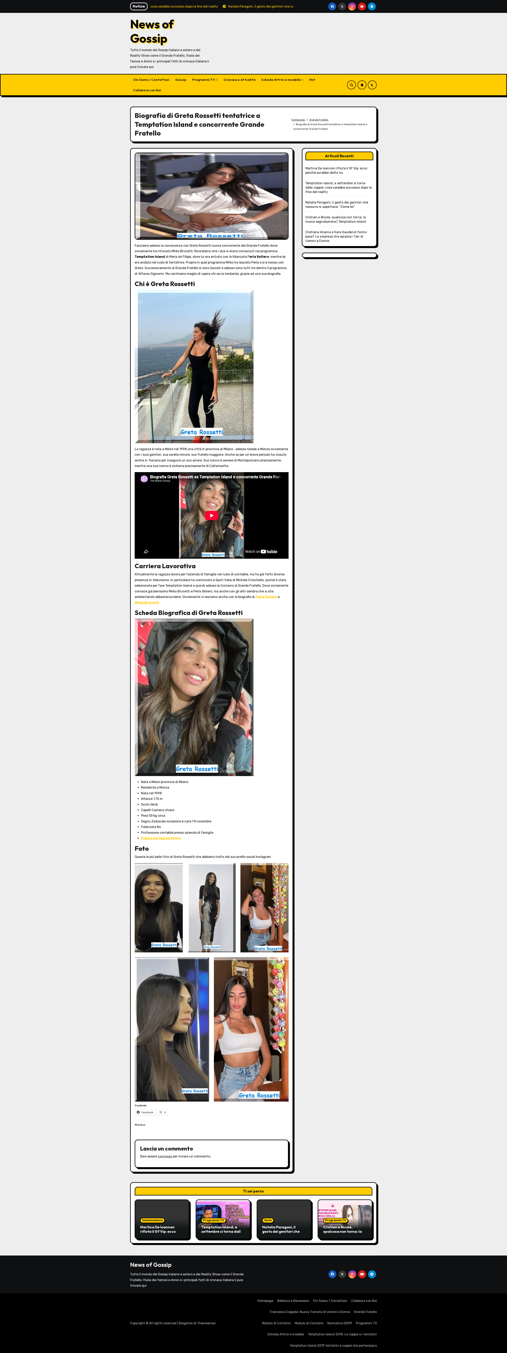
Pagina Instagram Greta (161, 838)
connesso (165, 1156)
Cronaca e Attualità (240, 80)
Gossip (180, 80)
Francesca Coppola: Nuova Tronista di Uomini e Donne (310, 1312)
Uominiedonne (152, 1220)
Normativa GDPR (339, 1323)
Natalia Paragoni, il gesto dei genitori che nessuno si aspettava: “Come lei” (281, 1233)
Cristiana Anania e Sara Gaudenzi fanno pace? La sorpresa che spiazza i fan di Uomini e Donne (336, 236)
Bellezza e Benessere (293, 1301)
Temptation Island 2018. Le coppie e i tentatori (342, 1334)
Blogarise (186, 1323)
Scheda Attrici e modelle (281, 80)
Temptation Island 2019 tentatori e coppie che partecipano (333, 1345)
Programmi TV (204, 80)
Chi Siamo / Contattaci (151, 80)
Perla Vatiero (266, 597)
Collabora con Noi (147, 90)
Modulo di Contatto (276, 1323)
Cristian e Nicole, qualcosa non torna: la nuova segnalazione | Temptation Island (342, 1233)
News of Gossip (152, 31)
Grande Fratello (365, 1312)
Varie (268, 1220)
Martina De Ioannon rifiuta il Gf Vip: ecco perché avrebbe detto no (161, 1231)
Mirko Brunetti (147, 602)
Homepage (265, 1301)
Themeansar (206, 1323)
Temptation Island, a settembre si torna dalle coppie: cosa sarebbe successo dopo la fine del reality (338, 187)
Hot (312, 80)
